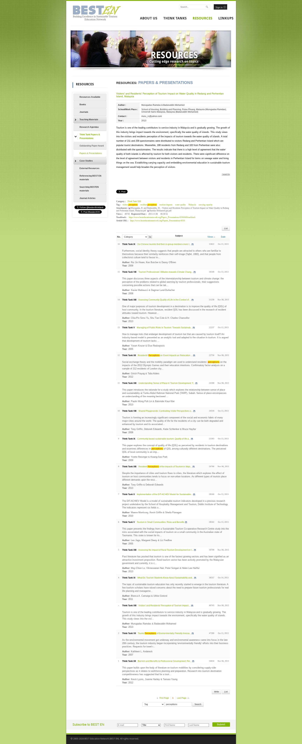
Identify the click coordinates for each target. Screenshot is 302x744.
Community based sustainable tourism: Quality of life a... (163, 439)
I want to (226, 174)
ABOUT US (148, 18)
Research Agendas (89, 127)
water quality (180, 204)
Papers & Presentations (91, 153)
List (226, 228)
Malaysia (192, 204)
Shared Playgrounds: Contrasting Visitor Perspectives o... (165, 411)
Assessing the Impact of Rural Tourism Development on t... (165, 550)
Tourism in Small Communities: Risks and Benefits (160, 522)
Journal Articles (87, 198)
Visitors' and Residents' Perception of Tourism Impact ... (164, 605)
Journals (84, 112)
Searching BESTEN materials (89, 189)
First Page (164, 698)
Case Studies (86, 161)
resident (148, 204)
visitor (130, 204)
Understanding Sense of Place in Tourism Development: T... (166, 383)
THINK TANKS (175, 18)
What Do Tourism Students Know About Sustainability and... (165, 578)
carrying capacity (206, 204)
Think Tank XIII (134, 201)
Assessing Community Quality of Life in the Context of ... (164, 300)
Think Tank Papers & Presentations (90, 136)
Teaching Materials (89, 119)
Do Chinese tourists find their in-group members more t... (164, 244)
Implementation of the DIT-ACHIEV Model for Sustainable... (164, 494)
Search (198, 704)
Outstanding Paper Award (92, 146)
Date (223, 237)
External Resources (89, 168)
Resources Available (90, 97)
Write (216, 692)
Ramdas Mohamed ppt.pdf (160, 210)
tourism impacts (165, 204)
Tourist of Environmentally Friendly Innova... (164, 633)
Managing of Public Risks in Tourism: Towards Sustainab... (164, 327)
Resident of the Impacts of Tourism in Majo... (165, 466)
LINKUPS (225, 18)
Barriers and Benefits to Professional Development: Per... (165, 661)
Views (210, 237)
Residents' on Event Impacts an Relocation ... (165, 355)
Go (150, 237)
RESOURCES (202, 18)
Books (83, 104)
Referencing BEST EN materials (90, 178)
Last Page (181, 698)
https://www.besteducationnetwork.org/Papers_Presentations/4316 (157, 220)
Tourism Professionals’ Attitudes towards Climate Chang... (165, 272)
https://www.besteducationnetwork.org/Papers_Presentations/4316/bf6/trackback (162, 217)
